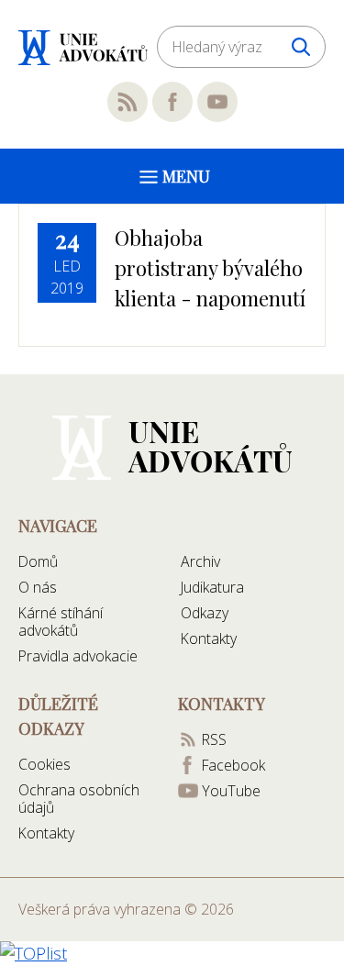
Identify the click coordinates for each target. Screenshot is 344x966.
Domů (38, 561)
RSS (127, 102)
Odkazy (204, 613)
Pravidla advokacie (78, 656)
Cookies (44, 764)
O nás (37, 587)
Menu (186, 176)
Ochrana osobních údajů (78, 798)
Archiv (200, 561)
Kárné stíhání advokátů (60, 621)
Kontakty (209, 638)
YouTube (217, 102)
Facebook (172, 102)
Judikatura (212, 587)
